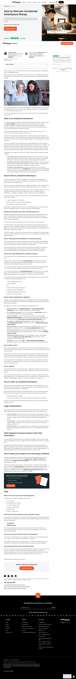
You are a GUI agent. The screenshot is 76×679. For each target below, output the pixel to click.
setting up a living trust (38, 458)
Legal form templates (43, 628)
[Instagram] (60, 622)
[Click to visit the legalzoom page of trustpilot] (18, 38)
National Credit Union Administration (35, 340)
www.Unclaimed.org (27, 260)
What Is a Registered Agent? (44, 641)
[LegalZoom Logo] (16, 2)
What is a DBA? (42, 636)
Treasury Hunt (38, 312)
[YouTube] (63, 622)
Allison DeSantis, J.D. (42, 52)
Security (24, 630)
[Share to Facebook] (9, 576)
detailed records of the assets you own (33, 469)
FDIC (23, 340)
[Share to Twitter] (5, 576)
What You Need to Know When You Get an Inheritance (15, 588)
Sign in (61, 2)
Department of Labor (25, 308)
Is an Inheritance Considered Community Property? (14, 584)
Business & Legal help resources (45, 624)
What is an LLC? (42, 630)
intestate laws (26, 168)
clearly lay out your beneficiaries (21, 460)
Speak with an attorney (27, 626)
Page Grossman (12, 52)
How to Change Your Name (44, 634)
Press (7, 630)
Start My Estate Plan (26, 568)
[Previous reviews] (52, 60)
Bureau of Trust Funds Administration (22, 336)
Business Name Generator (44, 626)
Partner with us (9, 632)
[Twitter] (70, 622)
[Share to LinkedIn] (12, 576)
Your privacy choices (7, 671)
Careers (7, 624)
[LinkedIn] (65, 622)
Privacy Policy (7, 667)
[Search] (56, 2)
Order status (24, 622)
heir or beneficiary (11, 123)
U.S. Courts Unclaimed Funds (33, 328)
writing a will (28, 458)
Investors (8, 628)
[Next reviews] (72, 60)
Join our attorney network (27, 628)
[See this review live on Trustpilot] (56, 56)
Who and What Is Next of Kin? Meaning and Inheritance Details (17, 586)
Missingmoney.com (11, 525)
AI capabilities (41, 622)
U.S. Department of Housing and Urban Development (29, 319)
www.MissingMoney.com (26, 271)
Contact (7, 626)
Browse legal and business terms (38, 612)
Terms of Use (37, 666)
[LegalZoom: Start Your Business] (7, 43)
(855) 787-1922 (52, 2)
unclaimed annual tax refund (15, 322)
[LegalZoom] (65, 620)
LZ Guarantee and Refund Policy (29, 632)
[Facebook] (67, 622)
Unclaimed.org (10, 523)
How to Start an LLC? (43, 632)
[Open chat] (73, 676)
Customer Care (25, 624)
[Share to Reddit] (16, 576)
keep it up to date (19, 466)
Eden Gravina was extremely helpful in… (62, 57)
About (7, 622)
